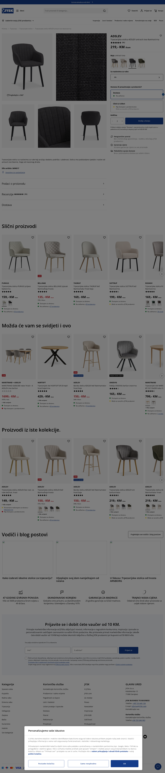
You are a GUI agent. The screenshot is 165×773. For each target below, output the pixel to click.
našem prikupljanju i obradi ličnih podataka (110, 751)
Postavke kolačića (46, 763)
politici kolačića (34, 754)
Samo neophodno (88, 763)
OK (124, 763)
